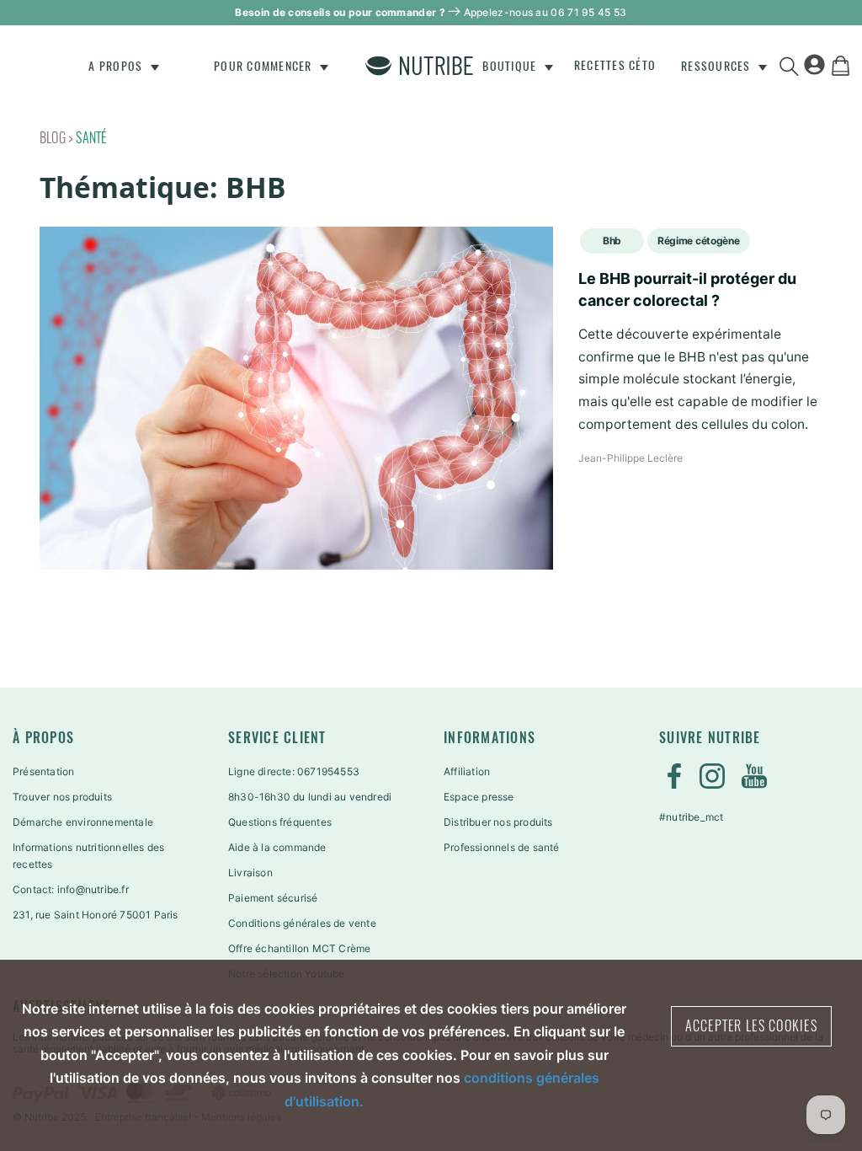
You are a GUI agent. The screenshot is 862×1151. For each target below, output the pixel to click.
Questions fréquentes (280, 822)
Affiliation (467, 771)
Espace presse (479, 796)
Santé (91, 138)
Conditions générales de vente (302, 923)
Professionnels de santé (502, 847)
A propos (117, 66)
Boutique (511, 66)
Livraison (250, 872)
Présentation (43, 771)
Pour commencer (265, 66)
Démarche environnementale (83, 822)
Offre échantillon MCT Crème (299, 948)
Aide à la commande (277, 847)
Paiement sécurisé (272, 897)
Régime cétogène (698, 240)
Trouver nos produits (62, 796)
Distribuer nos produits (498, 822)
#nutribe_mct (691, 817)
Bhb (612, 240)
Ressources (717, 66)
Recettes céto (615, 65)
